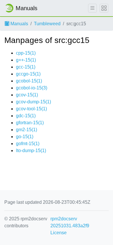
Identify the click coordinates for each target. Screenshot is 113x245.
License (58, 232)
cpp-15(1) (26, 53)
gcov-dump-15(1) (33, 101)
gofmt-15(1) (27, 143)
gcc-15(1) (25, 66)
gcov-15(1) (27, 94)
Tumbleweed (47, 23)
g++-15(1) (26, 59)
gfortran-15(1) (30, 122)
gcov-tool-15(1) (31, 108)
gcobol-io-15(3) (31, 87)
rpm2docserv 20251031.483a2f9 (69, 222)
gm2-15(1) (26, 129)
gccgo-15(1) (28, 73)
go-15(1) (24, 136)
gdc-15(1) (26, 115)
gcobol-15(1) (29, 80)
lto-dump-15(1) (31, 150)
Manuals (18, 23)
